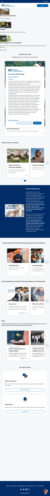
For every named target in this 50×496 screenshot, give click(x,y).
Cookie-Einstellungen (13, 120)
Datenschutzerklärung (13, 77)
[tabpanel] (18, 163)
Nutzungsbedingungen (21, 485)
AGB (36, 485)
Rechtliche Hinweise (30, 485)
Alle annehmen (37, 123)
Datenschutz (13, 485)
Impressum (8, 485)
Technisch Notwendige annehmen (24, 123)
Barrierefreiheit (41, 485)
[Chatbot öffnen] (45, 491)
